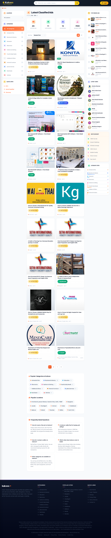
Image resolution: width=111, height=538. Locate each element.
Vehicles (49, 392)
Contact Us (92, 502)
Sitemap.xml (46, 535)
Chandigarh (44, 406)
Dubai (63, 406)
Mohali (43, 410)
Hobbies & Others (37, 388)
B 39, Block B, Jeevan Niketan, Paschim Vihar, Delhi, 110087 (47, 402)
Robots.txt (40, 535)
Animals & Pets (36, 380)
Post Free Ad (93, 489)
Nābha (61, 410)
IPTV (7, 86)
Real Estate (35, 392)
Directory (8, 92)
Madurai (34, 410)
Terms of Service (93, 499)
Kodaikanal (73, 406)
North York (71, 410)
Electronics (35, 384)
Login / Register (93, 492)
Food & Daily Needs (67, 384)
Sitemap (92, 494)
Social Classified (10, 89)
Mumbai (52, 410)
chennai (54, 406)
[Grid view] (78, 35)
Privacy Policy (93, 497)
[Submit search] (77, 3)
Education (67, 380)
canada (33, 406)
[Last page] (61, 367)
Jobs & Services (71, 388)
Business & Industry (51, 380)
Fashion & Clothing (49, 384)
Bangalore (70, 402)
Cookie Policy (70, 535)
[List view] (81, 35)
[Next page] (57, 367)
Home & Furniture (54, 388)
